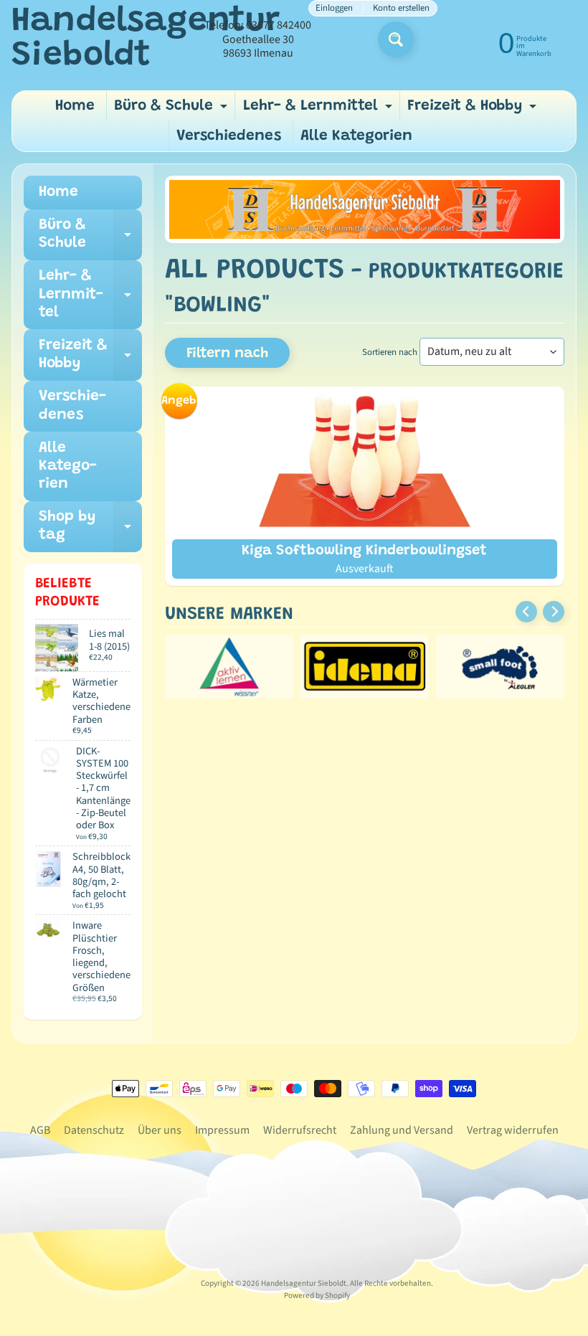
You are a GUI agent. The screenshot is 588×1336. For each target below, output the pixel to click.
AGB (40, 1130)
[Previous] (526, 611)
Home (75, 106)
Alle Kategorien (356, 136)
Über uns (159, 1130)
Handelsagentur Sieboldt (145, 39)
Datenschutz (94, 1130)
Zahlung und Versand (401, 1130)
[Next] (553, 611)
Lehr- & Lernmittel (319, 110)
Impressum (222, 1130)
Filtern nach (227, 353)
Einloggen (334, 8)
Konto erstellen (401, 8)
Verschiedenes (228, 136)
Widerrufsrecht (299, 1130)
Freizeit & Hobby (473, 110)
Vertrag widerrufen (513, 1130)
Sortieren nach (389, 352)
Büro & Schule (172, 110)
